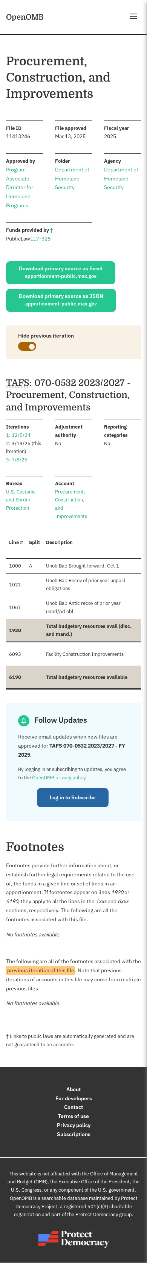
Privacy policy (73, 1125)
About (73, 1089)
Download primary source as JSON (61, 300)
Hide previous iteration (46, 335)
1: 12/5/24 (18, 435)
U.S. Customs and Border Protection (20, 500)
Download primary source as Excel (61, 272)
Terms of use (73, 1116)
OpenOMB (25, 17)
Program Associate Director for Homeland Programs (19, 187)
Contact (73, 1107)
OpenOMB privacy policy (58, 777)
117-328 (40, 238)
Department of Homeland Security (72, 178)
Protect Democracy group (103, 1214)
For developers (73, 1098)
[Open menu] (133, 16)
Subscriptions (73, 1134)
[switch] (27, 346)
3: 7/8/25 (17, 459)
